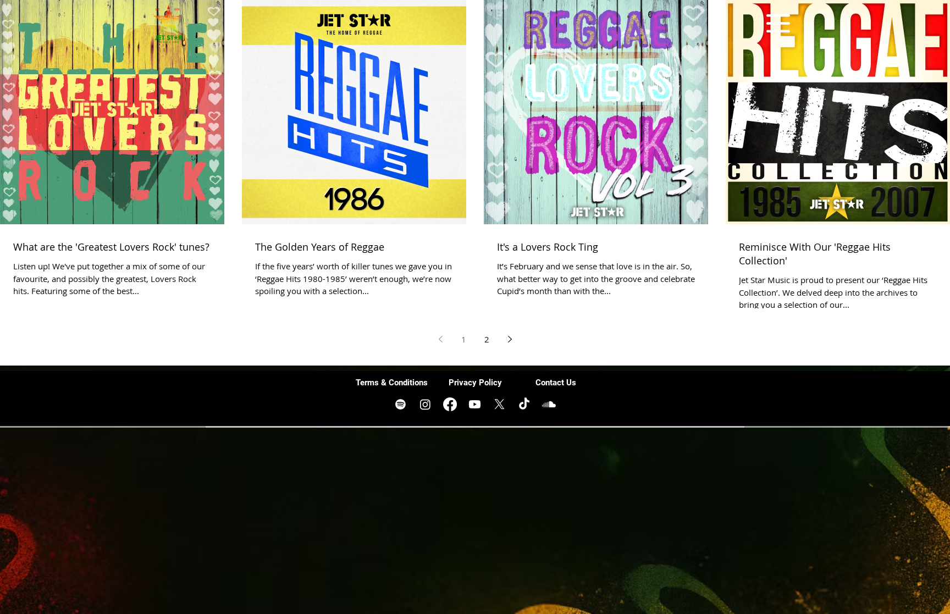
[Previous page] (440, 339)
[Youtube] (475, 404)
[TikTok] (524, 404)
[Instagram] (425, 404)
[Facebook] (450, 404)
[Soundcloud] (549, 404)
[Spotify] (400, 404)
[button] (778, 23)
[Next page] (510, 339)
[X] (499, 404)
